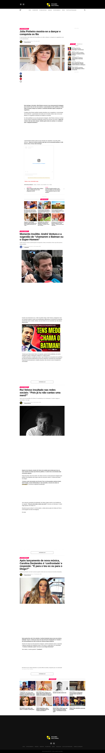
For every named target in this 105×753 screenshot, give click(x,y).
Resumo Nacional (27, 42)
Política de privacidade (71, 10)
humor (39, 184)
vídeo (51, 184)
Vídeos (63, 10)
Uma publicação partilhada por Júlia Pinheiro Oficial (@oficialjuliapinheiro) (40, 177)
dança (35, 184)
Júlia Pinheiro (44, 184)
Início (30, 10)
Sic (48, 184)
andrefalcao (26, 247)
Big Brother (35, 10)
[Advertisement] (52, 19)
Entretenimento (56, 10)
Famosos (50, 10)
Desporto (42, 746)
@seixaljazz (24, 484)
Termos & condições (78, 746)
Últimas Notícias (42, 10)
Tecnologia (58, 746)
